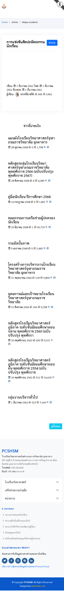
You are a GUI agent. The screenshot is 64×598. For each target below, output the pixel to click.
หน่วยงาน (10, 498)
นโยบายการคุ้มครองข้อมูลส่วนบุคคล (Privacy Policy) (25, 566)
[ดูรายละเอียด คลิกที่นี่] (48, 147)
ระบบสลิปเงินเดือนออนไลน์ (17, 521)
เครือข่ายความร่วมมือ (16, 490)
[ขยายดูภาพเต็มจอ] (45, 147)
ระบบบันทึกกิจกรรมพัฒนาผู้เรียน (20, 526)
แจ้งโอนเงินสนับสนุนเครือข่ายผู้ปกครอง (22, 538)
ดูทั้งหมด (55, 426)
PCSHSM (32, 5)
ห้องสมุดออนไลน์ (12, 532)
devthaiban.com (38, 586)
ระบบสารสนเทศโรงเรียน (16, 515)
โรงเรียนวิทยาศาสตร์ (15, 482)
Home (5, 22)
